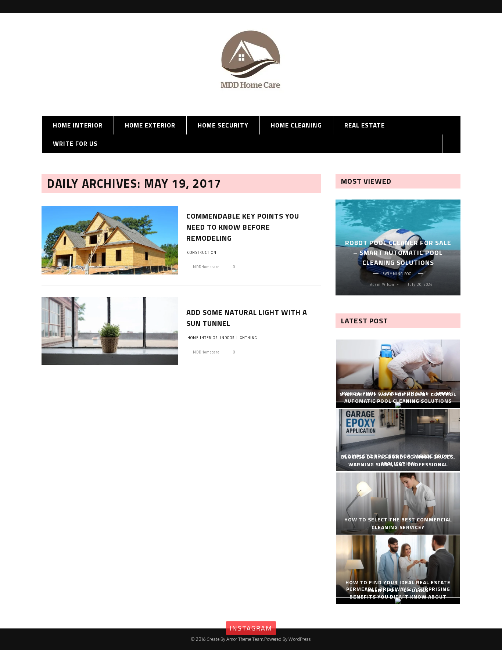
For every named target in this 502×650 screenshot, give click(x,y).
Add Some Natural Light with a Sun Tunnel (246, 317)
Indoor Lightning (238, 337)
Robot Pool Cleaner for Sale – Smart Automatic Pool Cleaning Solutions (398, 252)
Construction (201, 252)
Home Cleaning (296, 125)
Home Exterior (150, 125)
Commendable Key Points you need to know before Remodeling (242, 227)
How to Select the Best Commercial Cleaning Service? (398, 523)
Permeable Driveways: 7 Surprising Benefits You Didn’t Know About (398, 592)
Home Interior (78, 125)
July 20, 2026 (420, 284)
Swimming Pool (398, 273)
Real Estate (364, 125)
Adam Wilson (382, 284)
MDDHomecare (206, 266)
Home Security (223, 125)
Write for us (75, 143)
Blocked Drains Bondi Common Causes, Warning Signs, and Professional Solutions (398, 464)
